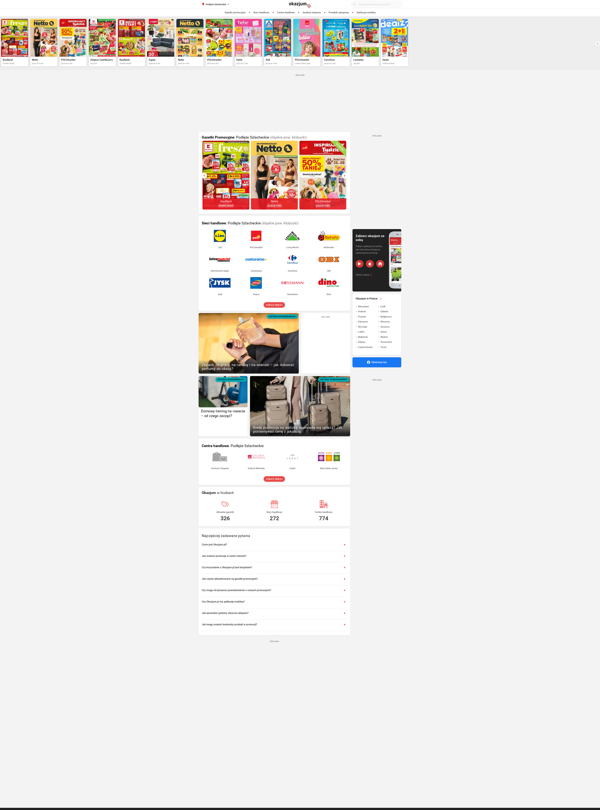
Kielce (383, 331)
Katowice (363, 321)
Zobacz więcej (274, 305)
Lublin (361, 331)
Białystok (363, 337)
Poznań (362, 316)
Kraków (362, 311)
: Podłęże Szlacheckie (254, 137)
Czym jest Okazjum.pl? (214, 544)
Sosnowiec (386, 342)
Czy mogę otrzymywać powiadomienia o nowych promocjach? (236, 590)
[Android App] (359, 264)
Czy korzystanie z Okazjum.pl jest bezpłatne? (227, 567)
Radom (384, 337)
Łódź (382, 306)
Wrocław (362, 326)
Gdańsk (384, 311)
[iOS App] (370, 264)
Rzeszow (385, 321)
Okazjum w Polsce (367, 298)
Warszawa (363, 306)
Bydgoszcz (386, 316)
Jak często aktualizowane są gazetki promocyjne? (230, 578)
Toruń (383, 347)
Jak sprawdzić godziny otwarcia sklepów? (225, 613)
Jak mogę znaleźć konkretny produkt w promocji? (229, 624)
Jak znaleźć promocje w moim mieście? (224, 555)
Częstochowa (365, 347)
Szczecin (385, 326)
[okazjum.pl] (300, 5)
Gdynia (361, 342)
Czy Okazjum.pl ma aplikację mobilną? (223, 601)
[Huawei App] (380, 264)
